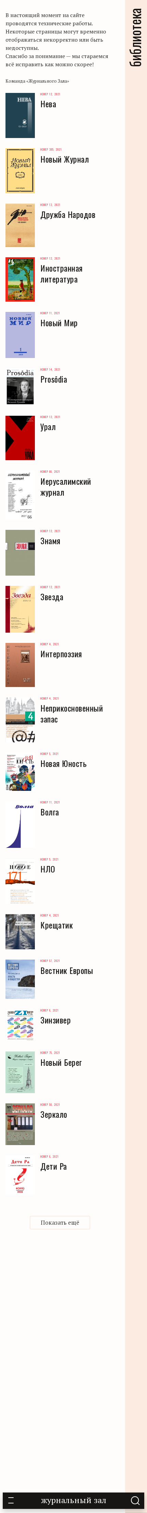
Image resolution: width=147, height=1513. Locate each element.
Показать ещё (60, 1222)
